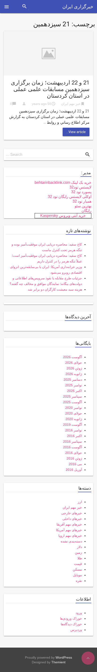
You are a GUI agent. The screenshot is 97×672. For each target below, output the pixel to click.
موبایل (77, 575)
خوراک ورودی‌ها (71, 618)
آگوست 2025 (72, 402)
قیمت (78, 564)
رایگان (86, 211)
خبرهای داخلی (72, 519)
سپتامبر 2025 (72, 396)
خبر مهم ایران (71, 104)
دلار (79, 547)
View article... (76, 132)
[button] (6, 6)
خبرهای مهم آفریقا (69, 524)
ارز (80, 502)
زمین (78, 552)
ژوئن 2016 (74, 458)
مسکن (77, 569)
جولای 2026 (73, 363)
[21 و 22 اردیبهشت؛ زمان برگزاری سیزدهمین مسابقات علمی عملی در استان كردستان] (48, 53)
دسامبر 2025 (73, 379)
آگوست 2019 (72, 424)
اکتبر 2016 (74, 436)
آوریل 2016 (74, 470)
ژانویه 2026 (73, 374)
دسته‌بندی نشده (71, 541)
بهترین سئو (83, 206)
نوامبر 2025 (73, 385)
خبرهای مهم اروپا (70, 536)
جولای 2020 (73, 413)
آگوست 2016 (72, 447)
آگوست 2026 (72, 357)
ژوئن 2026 (74, 368)
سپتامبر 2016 (72, 441)
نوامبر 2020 (73, 408)
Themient (58, 662)
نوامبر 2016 (73, 430)
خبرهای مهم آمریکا (69, 530)
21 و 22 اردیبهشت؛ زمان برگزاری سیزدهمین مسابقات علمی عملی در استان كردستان (50, 89)
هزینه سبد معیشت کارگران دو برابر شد (55, 289)
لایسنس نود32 (80, 187)
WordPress (64, 657)
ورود (79, 613)
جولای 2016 (73, 453)
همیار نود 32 (82, 201)
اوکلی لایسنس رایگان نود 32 (69, 197)
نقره (79, 581)
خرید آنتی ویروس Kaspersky (63, 216)
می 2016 (75, 464)
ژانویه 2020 (73, 419)
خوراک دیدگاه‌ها (71, 624)
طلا (79, 558)
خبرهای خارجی (71, 513)
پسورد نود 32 (81, 192)
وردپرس (76, 630)
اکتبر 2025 (74, 391)
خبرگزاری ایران (77, 6)
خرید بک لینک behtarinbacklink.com (63, 182)
